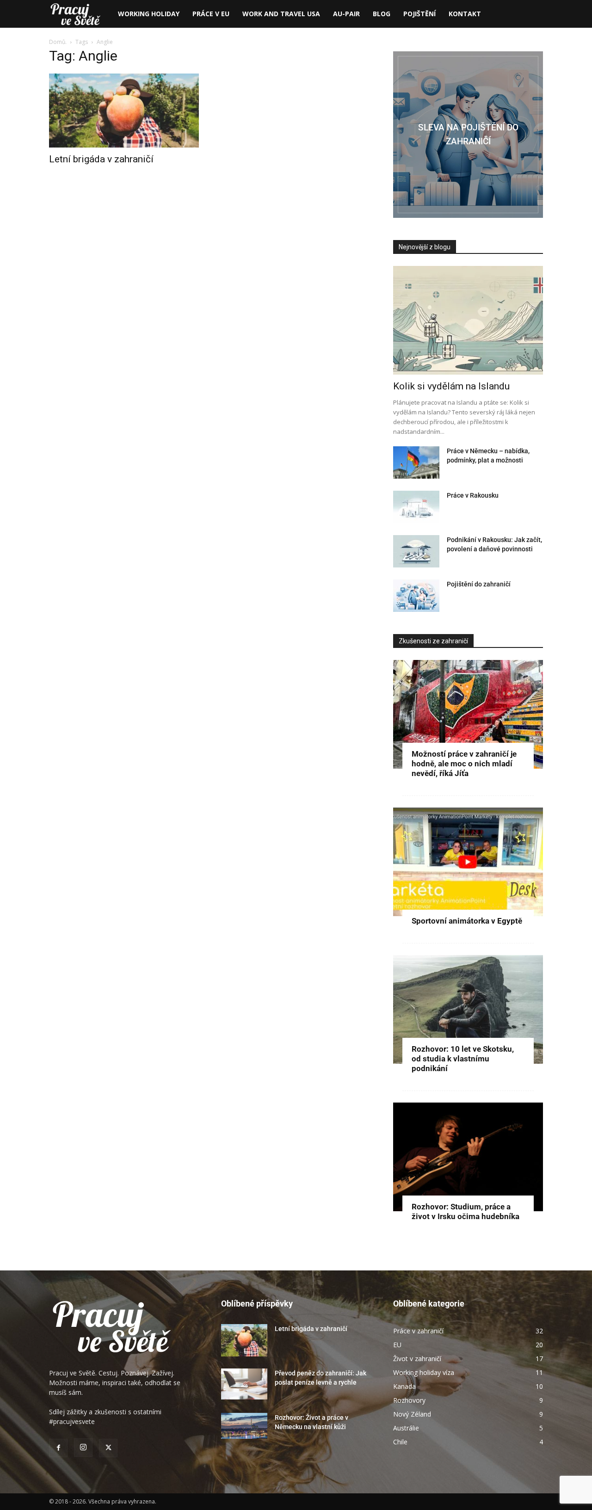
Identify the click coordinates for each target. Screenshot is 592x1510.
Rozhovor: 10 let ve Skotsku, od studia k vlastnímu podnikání (463, 1058)
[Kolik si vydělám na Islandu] (468, 320)
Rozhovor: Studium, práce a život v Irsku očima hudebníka (465, 1211)
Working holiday (148, 13)
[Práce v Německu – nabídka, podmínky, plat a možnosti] (416, 462)
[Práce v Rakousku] (416, 507)
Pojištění (419, 13)
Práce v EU (210, 13)
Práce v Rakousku (473, 495)
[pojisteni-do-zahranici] (468, 134)
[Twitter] (108, 1448)
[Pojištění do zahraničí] (416, 595)
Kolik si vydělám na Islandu (451, 386)
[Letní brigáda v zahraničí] (124, 111)
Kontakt (465, 13)
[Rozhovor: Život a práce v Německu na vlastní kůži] (244, 1426)
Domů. (58, 42)
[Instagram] (83, 1447)
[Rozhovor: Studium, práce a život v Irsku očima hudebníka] (468, 1157)
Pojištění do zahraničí (479, 584)
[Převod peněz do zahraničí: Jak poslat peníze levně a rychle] (244, 1383)
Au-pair (346, 13)
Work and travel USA (281, 13)
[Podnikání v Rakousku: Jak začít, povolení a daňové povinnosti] (416, 551)
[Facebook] (58, 1448)
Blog (381, 13)
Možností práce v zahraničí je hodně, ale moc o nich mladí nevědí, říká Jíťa (464, 763)
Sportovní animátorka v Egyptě (467, 920)
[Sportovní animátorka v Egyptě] (468, 861)
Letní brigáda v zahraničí (101, 159)
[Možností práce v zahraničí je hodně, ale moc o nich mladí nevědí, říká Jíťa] (468, 714)
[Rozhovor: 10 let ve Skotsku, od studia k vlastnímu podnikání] (468, 1009)
